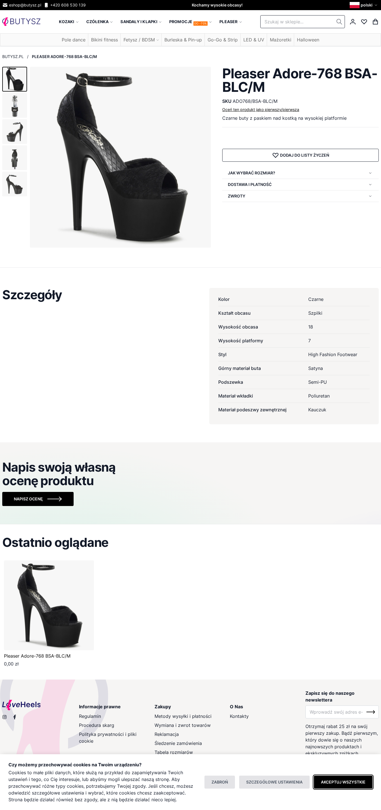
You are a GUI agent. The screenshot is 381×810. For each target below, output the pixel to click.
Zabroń (220, 782)
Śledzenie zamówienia (178, 743)
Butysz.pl (13, 56)
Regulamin (90, 716)
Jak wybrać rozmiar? (251, 172)
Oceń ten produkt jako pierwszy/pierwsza (260, 109)
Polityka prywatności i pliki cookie (107, 737)
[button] (364, 5)
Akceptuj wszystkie (343, 782)
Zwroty (236, 196)
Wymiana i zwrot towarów (183, 725)
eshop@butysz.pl (25, 5)
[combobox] (302, 21)
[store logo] (21, 21)
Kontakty (239, 716)
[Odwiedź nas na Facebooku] (14, 717)
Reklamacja (167, 734)
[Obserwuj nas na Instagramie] (4, 717)
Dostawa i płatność (250, 184)
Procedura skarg (96, 725)
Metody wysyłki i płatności (183, 716)
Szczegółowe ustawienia (274, 782)
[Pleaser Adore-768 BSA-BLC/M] (49, 605)
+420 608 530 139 (68, 5)
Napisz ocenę (28, 498)
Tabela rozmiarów (174, 752)
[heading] (190, 294)
